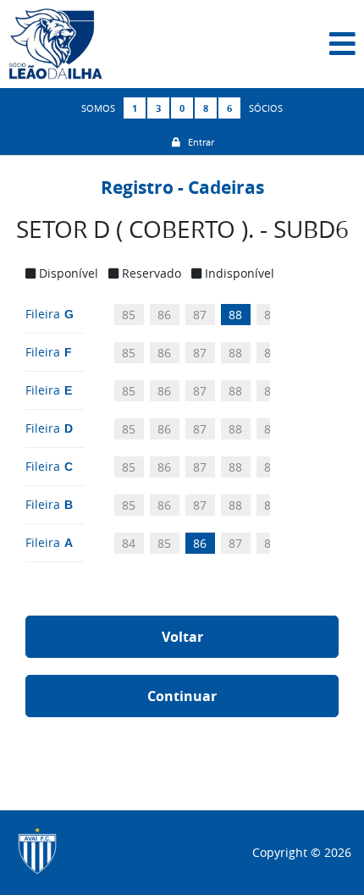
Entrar (197, 141)
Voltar (182, 636)
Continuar (182, 696)
